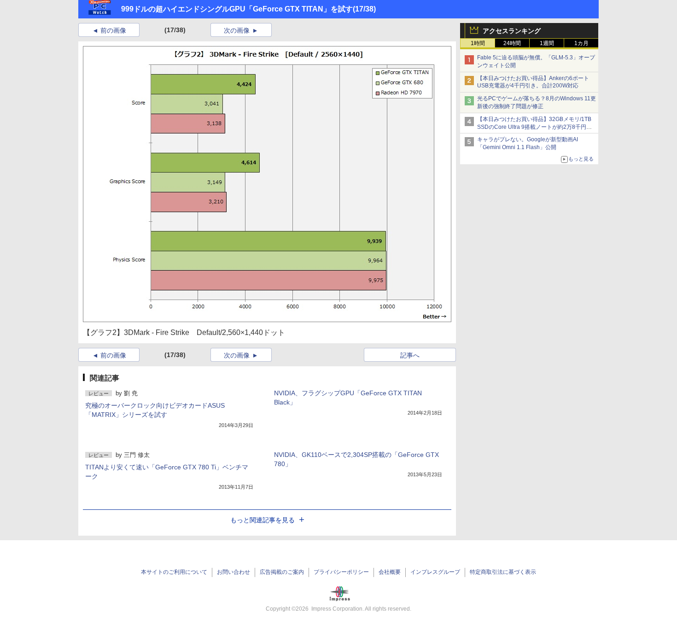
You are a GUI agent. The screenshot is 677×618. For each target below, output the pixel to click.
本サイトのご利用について (174, 572)
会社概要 (390, 572)
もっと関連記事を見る (262, 520)
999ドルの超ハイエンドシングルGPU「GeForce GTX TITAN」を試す (237, 9)
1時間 (478, 43)
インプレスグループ (435, 572)
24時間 (512, 43)
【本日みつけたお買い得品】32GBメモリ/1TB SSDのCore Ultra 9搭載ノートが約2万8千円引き (534, 127)
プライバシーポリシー (341, 572)
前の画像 (113, 30)
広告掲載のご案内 (282, 572)
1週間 (547, 43)
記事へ (410, 355)
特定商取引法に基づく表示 (503, 572)
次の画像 (237, 30)
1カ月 (581, 43)
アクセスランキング (512, 31)
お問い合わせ (233, 572)
